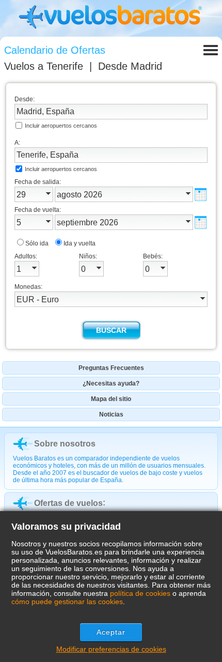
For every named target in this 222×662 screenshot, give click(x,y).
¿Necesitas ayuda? (111, 383)
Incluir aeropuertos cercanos (61, 125)
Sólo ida (37, 243)
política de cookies (140, 593)
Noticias (111, 414)
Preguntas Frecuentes (111, 368)
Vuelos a (43, 66)
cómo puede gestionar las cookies (67, 601)
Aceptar (111, 632)
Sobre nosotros (65, 443)
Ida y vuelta (80, 243)
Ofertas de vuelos (68, 503)
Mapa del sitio (111, 399)
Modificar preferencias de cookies (111, 649)
